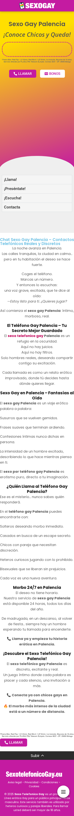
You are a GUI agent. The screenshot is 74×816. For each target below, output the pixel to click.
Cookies (34, 786)
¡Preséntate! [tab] (15, 188)
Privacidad (31, 782)
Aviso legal (15, 782)
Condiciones (49, 782)
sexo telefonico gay (25, 335)
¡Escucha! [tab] (12, 198)
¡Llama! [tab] (10, 179)
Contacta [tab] (12, 207)
